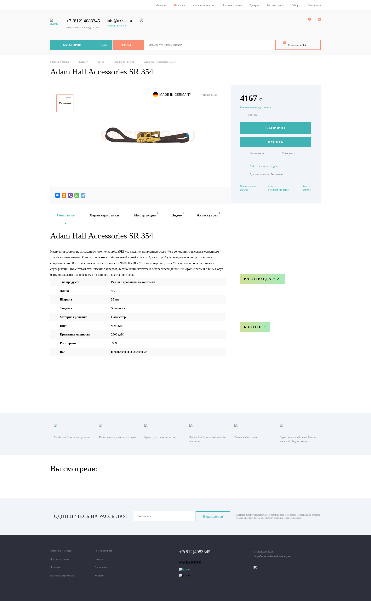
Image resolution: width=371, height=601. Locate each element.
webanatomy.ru (282, 556)
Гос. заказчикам (275, 5)
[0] (307, 21)
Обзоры (296, 5)
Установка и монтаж (203, 5)
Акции (181, 5)
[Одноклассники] (64, 195)
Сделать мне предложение (255, 107)
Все (104, 44)
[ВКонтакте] (57, 195)
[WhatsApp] (76, 195)
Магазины (161, 5)
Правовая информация (62, 575)
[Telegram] (83, 195)
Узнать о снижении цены (278, 188)
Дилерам (254, 5)
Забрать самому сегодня (263, 166)
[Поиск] (269, 45)
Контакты (100, 575)
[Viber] (70, 195)
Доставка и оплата (232, 5)
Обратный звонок (116, 25)
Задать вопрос (306, 188)
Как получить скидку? (248, 188)
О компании (314, 5)
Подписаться (213, 516)
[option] (65, 103)
